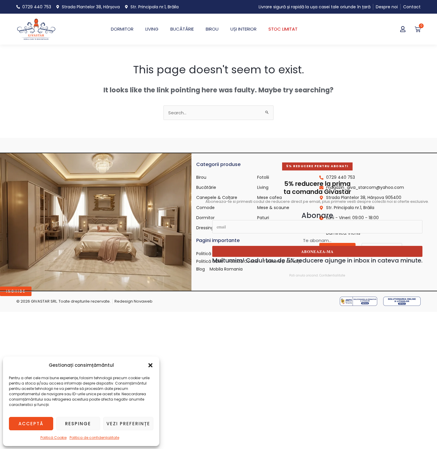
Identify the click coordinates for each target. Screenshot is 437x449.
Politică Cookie (53, 437)
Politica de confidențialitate (94, 437)
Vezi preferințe (128, 423)
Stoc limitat (283, 29)
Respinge (78, 423)
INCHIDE (16, 291)
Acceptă (30, 423)
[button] (150, 365)
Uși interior (243, 29)
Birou (212, 29)
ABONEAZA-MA (317, 251)
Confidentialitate (332, 275)
